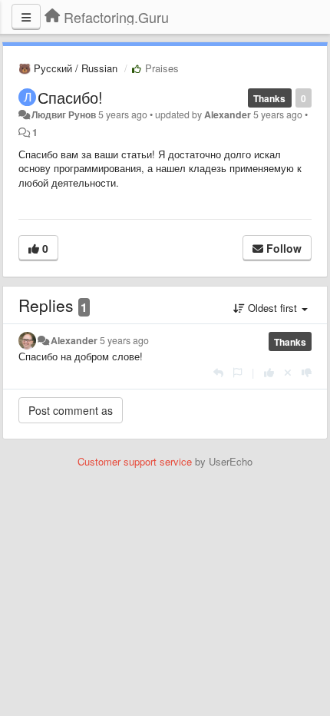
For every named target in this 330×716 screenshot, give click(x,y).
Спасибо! (70, 97)
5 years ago (124, 340)
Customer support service (135, 461)
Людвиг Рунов (63, 114)
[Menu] (26, 17)
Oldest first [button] (272, 307)
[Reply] (218, 372)
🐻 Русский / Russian (67, 68)
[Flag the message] (237, 372)
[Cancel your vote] (288, 372)
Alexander (227, 114)
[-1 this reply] (307, 372)
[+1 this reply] (269, 372)
